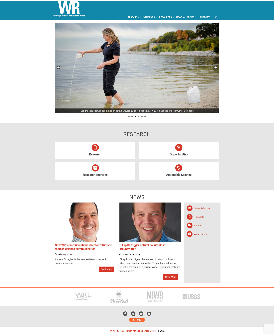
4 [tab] (138, 116)
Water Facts (200, 234)
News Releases (202, 208)
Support (205, 17)
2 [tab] (132, 116)
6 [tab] (145, 116)
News (179, 17)
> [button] (215, 67)
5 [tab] (142, 116)
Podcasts (199, 217)
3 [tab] (135, 116)
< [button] (58, 67)
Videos (198, 225)
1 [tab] (129, 116)
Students (149, 17)
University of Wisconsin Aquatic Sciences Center (132, 331)
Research (133, 17)
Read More (106, 269)
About (190, 17)
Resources (165, 17)
